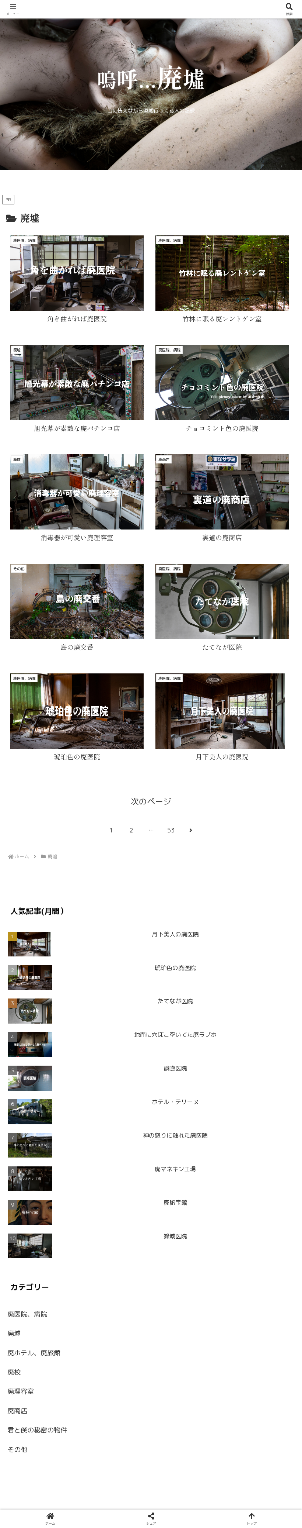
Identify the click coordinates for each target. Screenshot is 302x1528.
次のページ (151, 801)
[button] (276, 845)
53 (171, 830)
